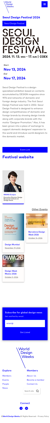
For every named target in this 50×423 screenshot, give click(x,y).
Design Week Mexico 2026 (11, 272)
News (5, 388)
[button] (45, 4)
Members (6, 376)
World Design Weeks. (11, 416)
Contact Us (32, 384)
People (5, 384)
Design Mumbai (12, 245)
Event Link (25, 150)
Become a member (35, 380)
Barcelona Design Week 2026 (36, 233)
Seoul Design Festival (14, 23)
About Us (31, 376)
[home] (8, 7)
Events (5, 380)
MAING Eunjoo (10, 195)
